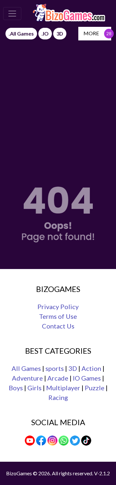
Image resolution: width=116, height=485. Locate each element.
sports (54, 368)
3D (72, 368)
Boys (16, 388)
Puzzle (94, 388)
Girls (34, 388)
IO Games (87, 378)
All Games (26, 368)
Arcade (57, 378)
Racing (58, 397)
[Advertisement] (58, 102)
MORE (91, 33)
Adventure (27, 378)
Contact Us (58, 326)
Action (91, 368)
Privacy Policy (58, 306)
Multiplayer (63, 388)
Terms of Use (58, 316)
